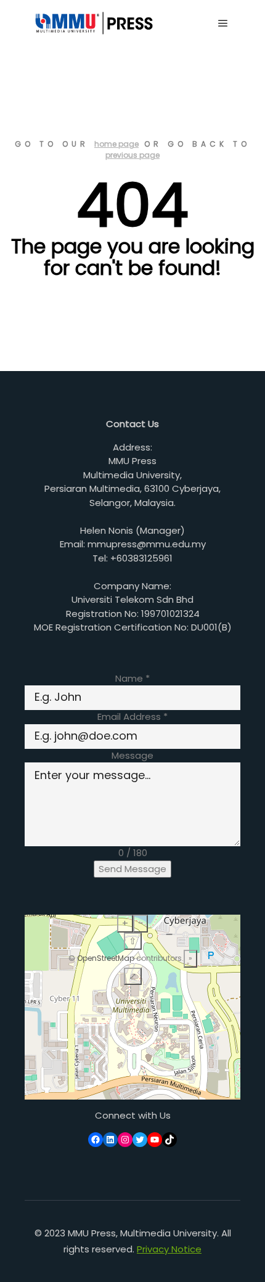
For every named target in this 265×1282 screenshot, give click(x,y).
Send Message (132, 868)
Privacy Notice (169, 1249)
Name (132, 678)
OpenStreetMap (105, 958)
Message (132, 755)
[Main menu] (223, 23)
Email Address (132, 716)
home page (116, 144)
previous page (132, 155)
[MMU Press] (92, 23)
